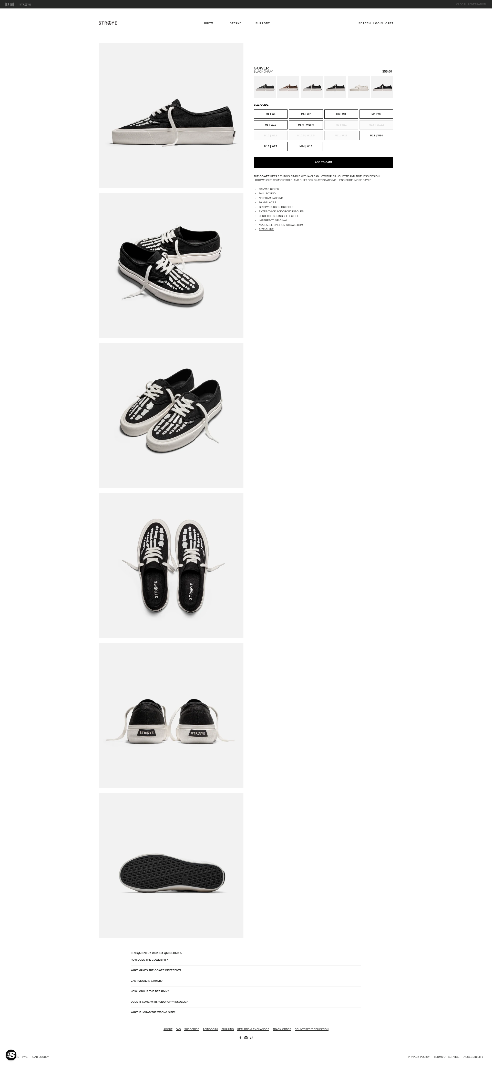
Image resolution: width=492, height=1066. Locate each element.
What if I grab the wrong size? (153, 1012)
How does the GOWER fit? (149, 959)
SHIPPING (227, 1029)
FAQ (178, 1029)
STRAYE (31, 4)
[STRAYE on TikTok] (251, 1038)
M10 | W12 (270, 135)
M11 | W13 (341, 135)
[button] (11, 1055)
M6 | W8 (341, 114)
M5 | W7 (306, 114)
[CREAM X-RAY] (359, 86)
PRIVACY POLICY (419, 1056)
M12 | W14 (376, 135)
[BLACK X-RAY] (335, 86)
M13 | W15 (270, 146)
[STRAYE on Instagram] (246, 1038)
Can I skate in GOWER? (146, 980)
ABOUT (167, 1029)
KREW (15, 4)
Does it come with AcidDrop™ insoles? (159, 1001)
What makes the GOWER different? (156, 970)
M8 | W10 (270, 124)
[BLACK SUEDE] (382, 86)
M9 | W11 (341, 124)
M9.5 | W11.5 (376, 124)
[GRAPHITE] (312, 86)
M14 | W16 (306, 146)
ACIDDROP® (210, 1029)
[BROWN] (288, 86)
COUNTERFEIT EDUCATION (312, 1029)
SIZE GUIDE (261, 104)
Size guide (266, 229)
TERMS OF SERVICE (446, 1056)
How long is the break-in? (150, 991)
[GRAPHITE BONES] (265, 86)
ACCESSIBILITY (473, 1056)
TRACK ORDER (282, 1029)
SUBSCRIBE (191, 1029)
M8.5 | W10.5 (306, 124)
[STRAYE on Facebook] (240, 1038)
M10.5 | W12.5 (306, 135)
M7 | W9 (376, 114)
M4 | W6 (270, 114)
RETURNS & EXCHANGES (253, 1029)
